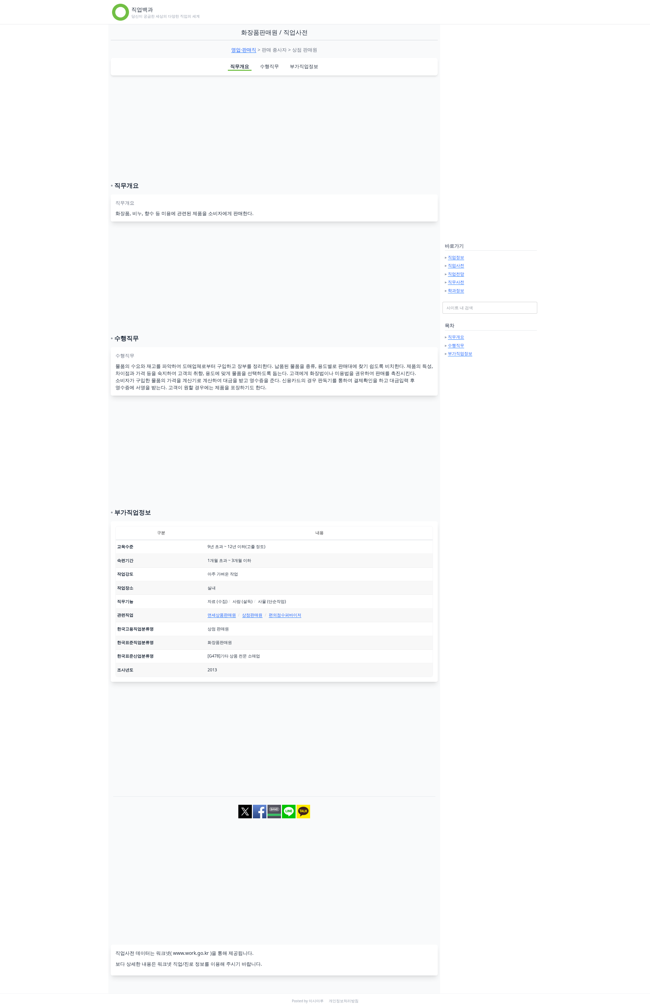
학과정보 (456, 290)
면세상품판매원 (222, 615)
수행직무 (269, 66)
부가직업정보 (304, 66)
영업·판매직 (243, 49)
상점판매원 (252, 615)
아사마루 (316, 1001)
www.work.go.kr (191, 953)
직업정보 (456, 257)
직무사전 (456, 282)
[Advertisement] (274, 128)
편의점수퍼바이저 (285, 615)
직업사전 (456, 265)
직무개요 (239, 66)
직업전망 (456, 274)
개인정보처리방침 (344, 1001)
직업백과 (142, 9)
